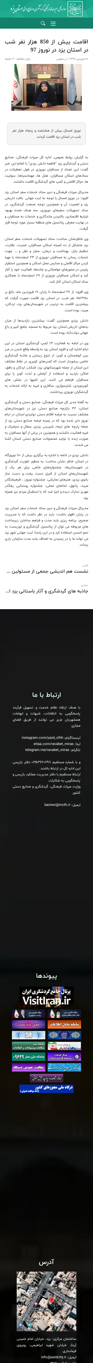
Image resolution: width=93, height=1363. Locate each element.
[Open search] (43, 23)
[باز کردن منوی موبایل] (53, 24)
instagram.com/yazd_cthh (42, 737)
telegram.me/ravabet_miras (47, 750)
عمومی (60, 59)
